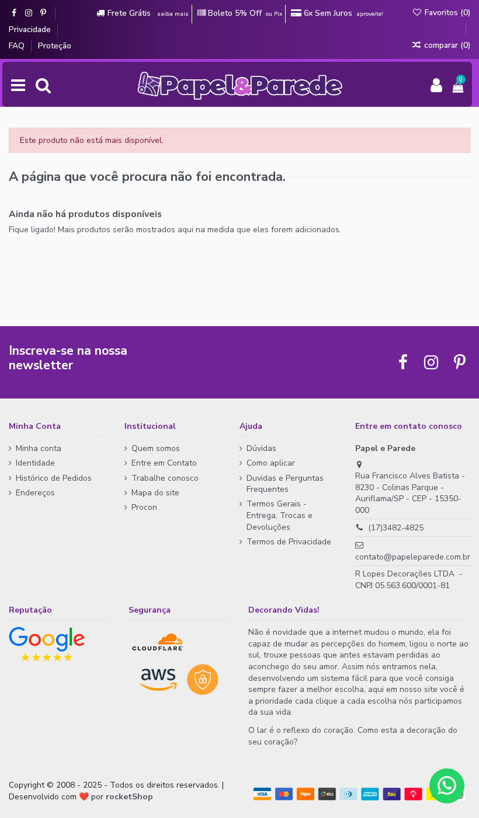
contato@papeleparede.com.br (412, 556)
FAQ (18, 45)
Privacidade (31, 29)
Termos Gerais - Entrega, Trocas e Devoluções (280, 515)
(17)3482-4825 (396, 527)
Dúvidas (261, 448)
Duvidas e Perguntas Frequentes (285, 484)
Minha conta (38, 448)
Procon (144, 507)
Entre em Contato (164, 463)
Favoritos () (446, 12)
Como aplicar (271, 463)
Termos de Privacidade (289, 541)
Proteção (54, 45)
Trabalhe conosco (165, 478)
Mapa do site (155, 492)
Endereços (35, 492)
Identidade (35, 463)
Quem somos (155, 448)
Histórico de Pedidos (54, 478)
